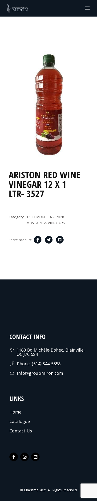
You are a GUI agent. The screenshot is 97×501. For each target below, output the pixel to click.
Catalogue (19, 421)
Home (15, 412)
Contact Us (20, 431)
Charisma (30, 490)
